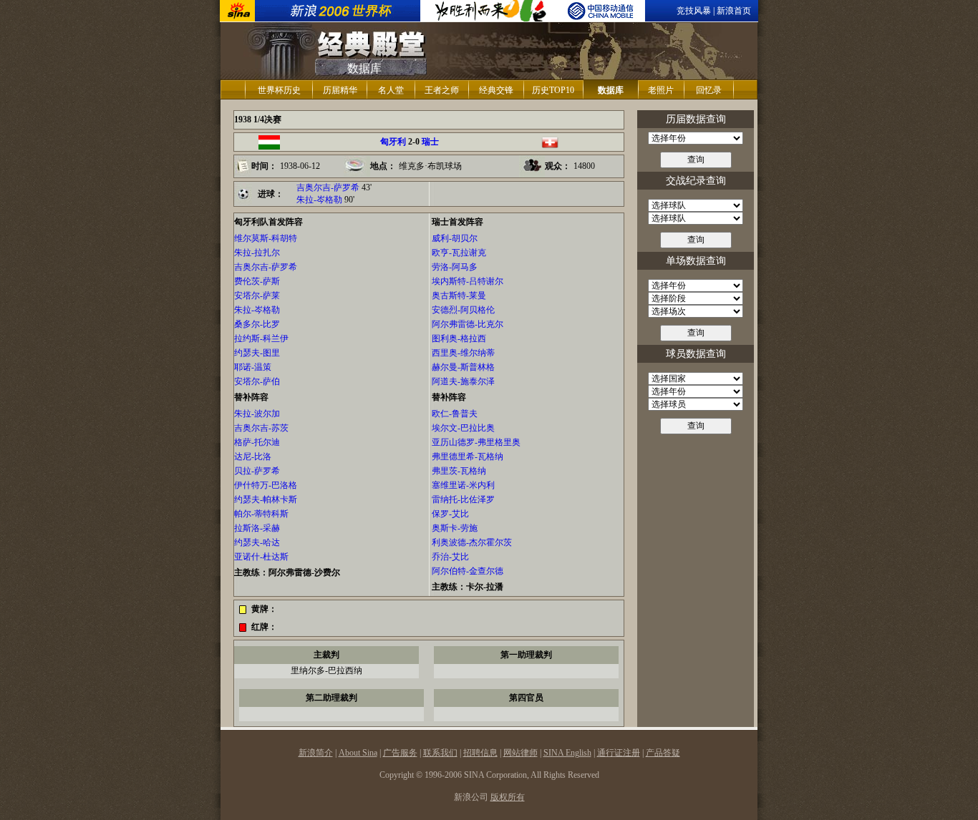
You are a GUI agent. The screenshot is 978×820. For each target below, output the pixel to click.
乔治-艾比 (450, 557)
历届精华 (340, 90)
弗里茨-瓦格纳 (459, 471)
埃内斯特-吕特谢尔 (467, 281)
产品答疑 (663, 753)
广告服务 (400, 753)
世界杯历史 (279, 90)
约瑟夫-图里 (257, 353)
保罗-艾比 (450, 514)
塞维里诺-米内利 (463, 485)
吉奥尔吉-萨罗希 (327, 187)
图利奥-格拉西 (459, 338)
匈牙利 (393, 142)
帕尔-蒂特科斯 (261, 514)
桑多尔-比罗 (257, 324)
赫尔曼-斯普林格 (463, 367)
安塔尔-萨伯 (257, 381)
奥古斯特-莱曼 (459, 296)
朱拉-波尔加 (257, 414)
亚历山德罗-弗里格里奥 (476, 442)
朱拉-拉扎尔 (257, 253)
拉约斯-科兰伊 (261, 338)
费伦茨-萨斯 (257, 281)
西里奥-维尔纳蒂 (463, 353)
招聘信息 (480, 753)
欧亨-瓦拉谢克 (459, 253)
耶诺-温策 (252, 367)
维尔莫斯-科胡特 (265, 238)
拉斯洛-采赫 (257, 528)
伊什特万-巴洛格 (265, 485)
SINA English (567, 753)
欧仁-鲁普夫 (455, 414)
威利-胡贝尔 (455, 238)
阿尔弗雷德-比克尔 (467, 324)
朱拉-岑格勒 (319, 200)
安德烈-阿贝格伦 (463, 310)
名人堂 (391, 90)
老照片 (661, 90)
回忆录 (709, 90)
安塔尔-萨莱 (257, 296)
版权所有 (507, 797)
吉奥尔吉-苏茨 (261, 428)
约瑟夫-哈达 (257, 542)
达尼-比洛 (252, 457)
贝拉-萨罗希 (257, 471)
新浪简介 (316, 753)
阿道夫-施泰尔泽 (463, 381)
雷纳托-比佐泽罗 (463, 499)
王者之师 (442, 90)
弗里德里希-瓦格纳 (467, 457)
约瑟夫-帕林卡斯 (265, 499)
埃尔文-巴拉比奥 (463, 428)
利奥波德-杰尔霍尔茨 (472, 542)
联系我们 (440, 753)
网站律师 (520, 753)
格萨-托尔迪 (257, 442)
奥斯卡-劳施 (455, 528)
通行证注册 (618, 753)
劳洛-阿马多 (455, 267)
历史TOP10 (553, 90)
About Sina (358, 753)
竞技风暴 (694, 11)
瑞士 (430, 142)
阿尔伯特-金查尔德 (467, 571)
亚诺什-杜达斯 (261, 557)
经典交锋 (496, 90)
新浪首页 (734, 11)
